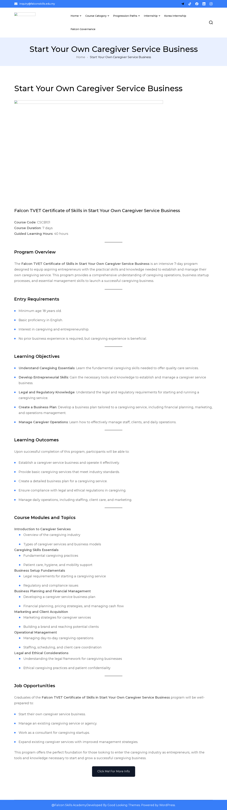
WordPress (167, 805)
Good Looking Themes (123, 805)
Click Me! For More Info (113, 771)
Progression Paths (125, 15)
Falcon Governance (83, 29)
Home (75, 15)
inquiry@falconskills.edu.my (37, 3)
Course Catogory (96, 15)
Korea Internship (175, 15)
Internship (151, 15)
